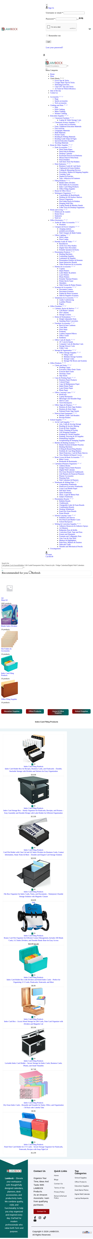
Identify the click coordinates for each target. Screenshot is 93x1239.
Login (48, 42)
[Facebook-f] (35, 1217)
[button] (44, 55)
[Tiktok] (44, 1217)
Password (50, 19)
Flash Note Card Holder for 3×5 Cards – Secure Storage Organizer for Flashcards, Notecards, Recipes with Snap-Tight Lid (33, 1148)
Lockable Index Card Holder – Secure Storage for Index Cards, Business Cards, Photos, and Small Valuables (33, 1064)
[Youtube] (35, 1220)
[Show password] (78, 19)
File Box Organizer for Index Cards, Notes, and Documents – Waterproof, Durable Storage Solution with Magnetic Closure (33, 895)
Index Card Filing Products (33, 766)
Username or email (54, 13)
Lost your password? (54, 47)
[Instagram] (39, 1217)
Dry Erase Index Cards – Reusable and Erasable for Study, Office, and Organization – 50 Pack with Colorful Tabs (33, 1106)
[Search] (46, 68)
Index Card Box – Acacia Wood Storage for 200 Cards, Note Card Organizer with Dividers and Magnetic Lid (33, 1022)
